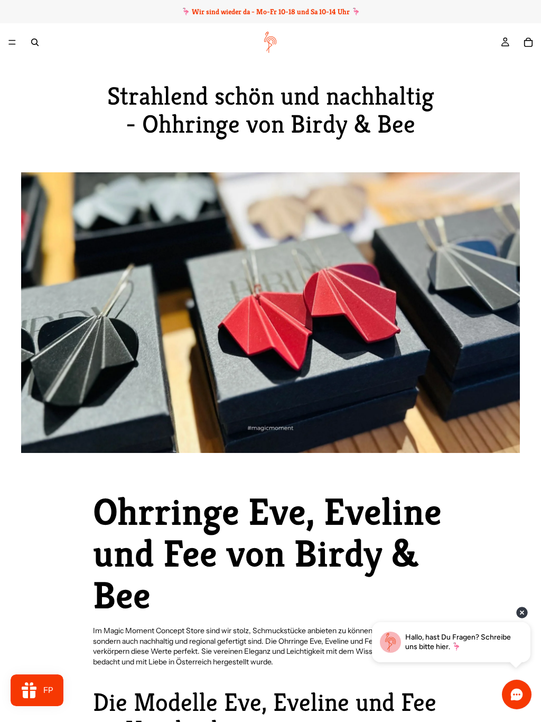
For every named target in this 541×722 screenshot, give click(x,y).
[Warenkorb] (528, 42)
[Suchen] (34, 42)
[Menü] (12, 42)
